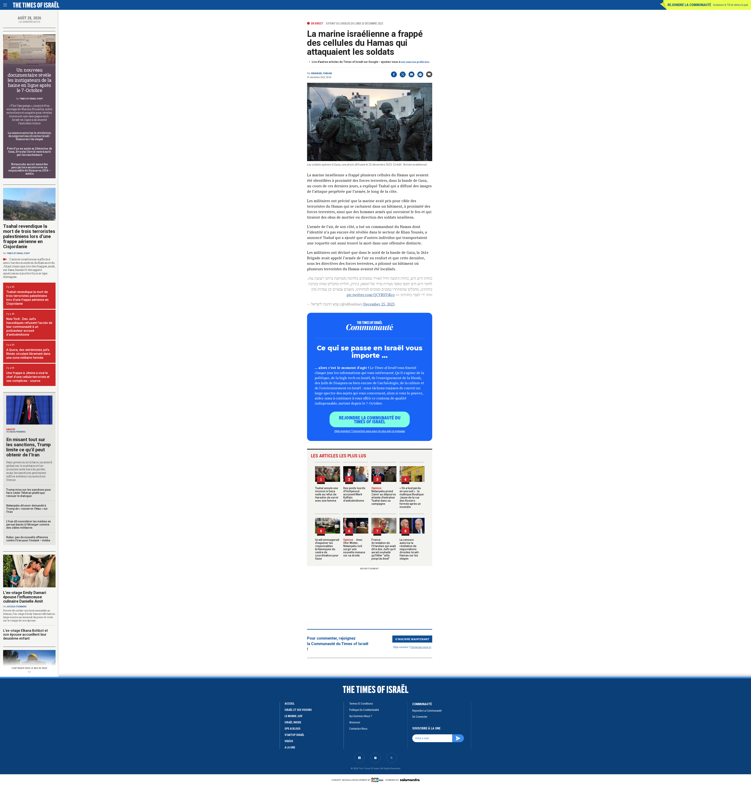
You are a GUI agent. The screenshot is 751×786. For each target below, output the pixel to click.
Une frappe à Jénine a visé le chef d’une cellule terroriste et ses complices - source (27, 377)
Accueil (290, 703)
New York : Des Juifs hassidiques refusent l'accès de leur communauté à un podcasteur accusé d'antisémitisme (29, 326)
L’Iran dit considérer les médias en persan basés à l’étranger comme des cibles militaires (28, 524)
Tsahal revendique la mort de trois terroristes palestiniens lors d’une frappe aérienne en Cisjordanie (29, 236)
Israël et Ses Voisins (298, 709)
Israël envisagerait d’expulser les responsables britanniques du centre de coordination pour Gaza (327, 549)
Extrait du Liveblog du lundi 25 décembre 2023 (354, 23)
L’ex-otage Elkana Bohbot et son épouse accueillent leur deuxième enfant (25, 634)
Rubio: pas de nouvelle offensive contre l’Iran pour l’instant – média (28, 539)
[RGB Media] (378, 780)
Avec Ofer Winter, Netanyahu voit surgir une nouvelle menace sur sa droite (354, 547)
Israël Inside (293, 722)
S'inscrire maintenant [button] (412, 639)
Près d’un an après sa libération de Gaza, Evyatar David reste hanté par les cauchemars (29, 152)
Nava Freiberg (18, 432)
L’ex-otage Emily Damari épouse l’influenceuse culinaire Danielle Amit (24, 597)
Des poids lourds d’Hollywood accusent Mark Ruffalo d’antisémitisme (354, 494)
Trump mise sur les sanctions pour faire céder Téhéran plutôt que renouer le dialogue (28, 493)
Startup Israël (294, 734)
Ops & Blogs (292, 728)
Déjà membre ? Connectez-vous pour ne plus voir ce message (369, 431)
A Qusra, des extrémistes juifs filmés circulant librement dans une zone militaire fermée (28, 354)
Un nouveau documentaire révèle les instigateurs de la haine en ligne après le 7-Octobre (29, 80)
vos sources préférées (415, 61)
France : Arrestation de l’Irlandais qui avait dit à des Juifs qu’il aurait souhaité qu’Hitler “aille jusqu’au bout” (383, 549)
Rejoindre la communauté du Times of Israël (370, 419)
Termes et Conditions (361, 703)
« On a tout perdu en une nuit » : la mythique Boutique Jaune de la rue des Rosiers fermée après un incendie (412, 497)
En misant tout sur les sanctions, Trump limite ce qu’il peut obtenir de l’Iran (28, 447)
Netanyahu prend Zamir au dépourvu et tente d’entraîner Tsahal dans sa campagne (383, 496)
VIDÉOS (289, 741)
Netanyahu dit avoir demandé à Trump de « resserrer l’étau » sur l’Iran (27, 508)
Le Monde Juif (294, 716)
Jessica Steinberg (17, 607)
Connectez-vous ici (421, 647)
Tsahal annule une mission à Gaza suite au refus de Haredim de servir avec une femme (327, 494)
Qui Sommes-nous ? (360, 716)
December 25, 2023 (379, 304)
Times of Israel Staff (31, 99)
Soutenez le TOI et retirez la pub (730, 4)
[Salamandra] (410, 779)
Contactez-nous (358, 728)
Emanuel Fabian (321, 73)
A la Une (290, 747)
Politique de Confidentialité (364, 709)
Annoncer (354, 722)
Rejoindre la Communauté (689, 5)
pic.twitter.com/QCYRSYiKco (371, 294)
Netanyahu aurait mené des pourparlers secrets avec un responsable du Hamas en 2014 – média (29, 168)
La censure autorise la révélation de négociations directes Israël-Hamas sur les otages (410, 549)
